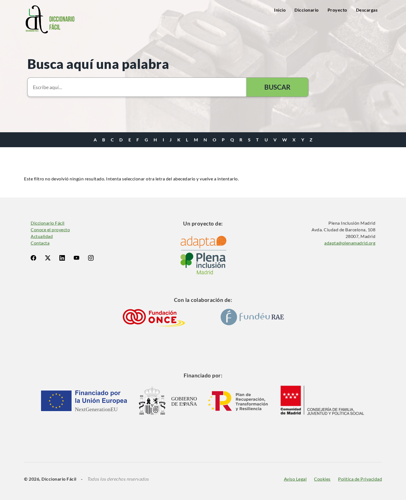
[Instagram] (91, 258)
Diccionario (306, 9)
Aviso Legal (295, 478)
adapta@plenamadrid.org (349, 242)
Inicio (280, 9)
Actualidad (42, 236)
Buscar (277, 87)
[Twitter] (48, 258)
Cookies (322, 478)
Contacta (40, 242)
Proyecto (337, 9)
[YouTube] (76, 258)
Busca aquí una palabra (98, 64)
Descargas (367, 9)
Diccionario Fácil (48, 223)
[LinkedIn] (62, 258)
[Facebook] (33, 258)
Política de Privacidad (360, 478)
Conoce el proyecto (50, 229)
